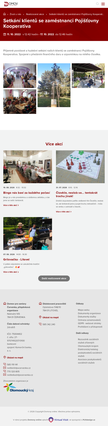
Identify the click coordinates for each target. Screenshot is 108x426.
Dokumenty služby (87, 316)
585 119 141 (12, 364)
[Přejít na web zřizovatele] (18, 387)
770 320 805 (13, 371)
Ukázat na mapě (15, 357)
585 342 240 (49, 324)
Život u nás (15, 14)
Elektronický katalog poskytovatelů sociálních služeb (90, 352)
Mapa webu (83, 310)
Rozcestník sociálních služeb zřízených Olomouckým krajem (88, 342)
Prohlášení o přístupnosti (90, 326)
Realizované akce (35, 14)
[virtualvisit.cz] (58, 420)
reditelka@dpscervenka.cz (20, 375)
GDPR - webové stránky (89, 323)
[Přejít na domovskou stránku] (10, 4)
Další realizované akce (54, 278)
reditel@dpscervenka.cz (19, 368)
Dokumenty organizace (89, 313)
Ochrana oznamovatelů (89, 320)
